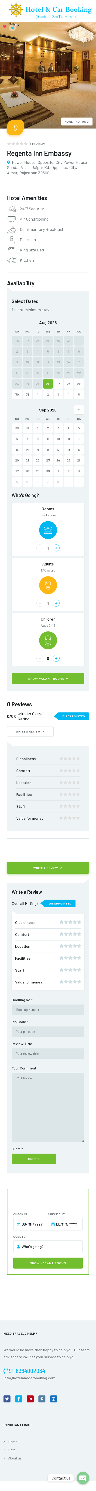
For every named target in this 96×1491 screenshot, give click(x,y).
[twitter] (6, 1398)
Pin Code (20, 1021)
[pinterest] (41, 1398)
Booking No (22, 1000)
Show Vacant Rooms (46, 678)
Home (12, 1442)
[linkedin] (30, 1398)
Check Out (56, 1214)
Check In (20, 1214)
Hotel (12, 1450)
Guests (19, 1236)
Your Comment (24, 1068)
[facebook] (18, 1398)
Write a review (28, 731)
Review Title (22, 1043)
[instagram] (53, 1398)
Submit (17, 1149)
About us (15, 1458)
